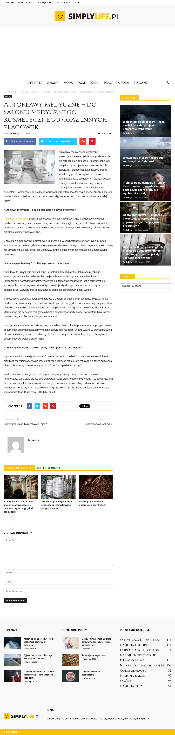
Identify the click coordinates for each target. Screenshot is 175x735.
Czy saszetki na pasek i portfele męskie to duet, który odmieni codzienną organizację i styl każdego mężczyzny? (144, 252)
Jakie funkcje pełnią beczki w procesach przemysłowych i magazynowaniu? (56, 505)
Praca (108, 83)
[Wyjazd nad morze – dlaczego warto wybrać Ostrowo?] (145, 153)
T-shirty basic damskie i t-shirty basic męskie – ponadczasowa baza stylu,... (39, 675)
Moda (68, 83)
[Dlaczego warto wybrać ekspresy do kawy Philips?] (96, 487)
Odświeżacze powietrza (140, 640)
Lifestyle (35, 83)
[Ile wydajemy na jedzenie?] (70, 660)
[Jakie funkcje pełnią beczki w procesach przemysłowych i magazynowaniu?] (58, 487)
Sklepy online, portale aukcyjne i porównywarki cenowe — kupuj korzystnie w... (97, 642)
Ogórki (126, 681)
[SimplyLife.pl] (87, 16)
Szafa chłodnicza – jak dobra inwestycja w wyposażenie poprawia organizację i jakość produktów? (142, 220)
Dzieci (94, 83)
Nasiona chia (131, 686)
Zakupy (53, 83)
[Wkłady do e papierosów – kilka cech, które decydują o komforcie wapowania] (12, 643)
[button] (167, 82)
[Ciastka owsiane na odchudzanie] (70, 676)
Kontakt (76, 2)
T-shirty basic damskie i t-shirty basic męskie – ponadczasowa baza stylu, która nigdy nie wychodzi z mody (144, 188)
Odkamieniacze (133, 670)
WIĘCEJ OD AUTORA (48, 468)
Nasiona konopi (133, 645)
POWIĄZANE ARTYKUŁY (19, 468)
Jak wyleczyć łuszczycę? (99, 424)
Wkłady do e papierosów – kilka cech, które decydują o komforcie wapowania (144, 125)
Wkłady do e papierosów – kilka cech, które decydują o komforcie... (38, 642)
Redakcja (14, 133)
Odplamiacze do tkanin (140, 650)
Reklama (66, 2)
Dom (81, 83)
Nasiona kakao (132, 676)
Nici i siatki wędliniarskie (142, 665)
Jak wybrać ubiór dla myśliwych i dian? (25, 424)
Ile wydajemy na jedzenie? (94, 655)
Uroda (123, 83)
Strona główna (44, 2)
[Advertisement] (87, 53)
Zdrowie (140, 83)
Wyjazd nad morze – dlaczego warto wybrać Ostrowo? (143, 159)
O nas (56, 2)
